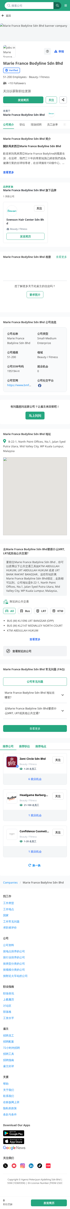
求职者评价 (10, 927)
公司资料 (8, 945)
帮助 (6, 1083)
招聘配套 (8, 1041)
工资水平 (8, 1018)
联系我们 (8, 1096)
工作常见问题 (11, 921)
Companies (10, 882)
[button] (35, 695)
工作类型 (8, 903)
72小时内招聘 (11, 1048)
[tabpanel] (35, 709)
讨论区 (7, 1005)
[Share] (63, 99)
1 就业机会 (35, 815)
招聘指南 (8, 1060)
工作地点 (8, 909)
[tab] (35, 681)
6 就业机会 (35, 779)
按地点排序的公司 (14, 951)
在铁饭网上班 (11, 1102)
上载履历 (8, 999)
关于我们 (8, 1090)
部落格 (7, 1012)
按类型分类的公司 (14, 963)
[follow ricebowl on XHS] (48, 1166)
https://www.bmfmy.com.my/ (26, 385)
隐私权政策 (10, 1108)
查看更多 (8, 172)
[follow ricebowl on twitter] (5, 1166)
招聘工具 (8, 1054)
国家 (6, 915)
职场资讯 (8, 993)
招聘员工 (8, 1035)
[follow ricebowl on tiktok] (39, 1166)
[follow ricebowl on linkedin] (31, 1166)
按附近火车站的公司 (15, 976)
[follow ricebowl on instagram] (22, 1166)
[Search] (57, 5)
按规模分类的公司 (14, 969)
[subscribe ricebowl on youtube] (14, 1166)
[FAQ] (47, 51)
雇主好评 (8, 1066)
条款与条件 (10, 1114)
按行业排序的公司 (14, 957)
